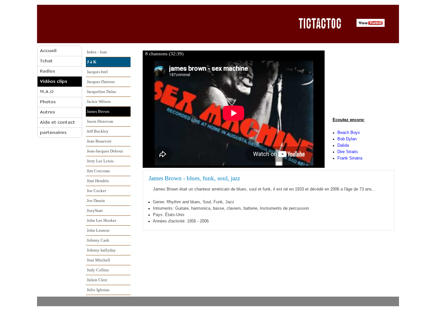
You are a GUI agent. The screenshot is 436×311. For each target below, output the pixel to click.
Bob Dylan (347, 138)
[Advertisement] (165, 23)
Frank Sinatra (349, 158)
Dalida (343, 145)
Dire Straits (347, 151)
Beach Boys (348, 132)
